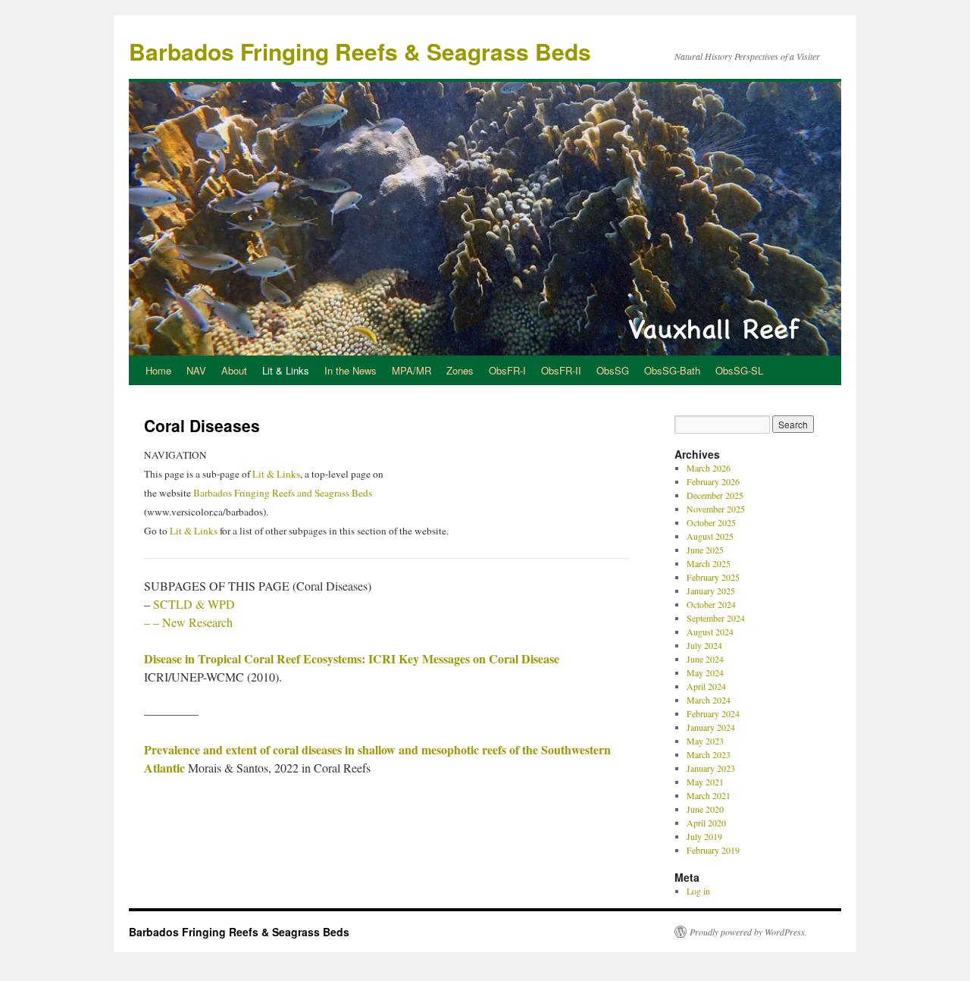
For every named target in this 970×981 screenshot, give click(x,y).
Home (158, 370)
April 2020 (706, 822)
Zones (460, 370)
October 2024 (711, 604)
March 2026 (709, 468)
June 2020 (705, 809)
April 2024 (706, 686)
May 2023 (705, 741)
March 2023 (709, 754)
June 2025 (705, 550)
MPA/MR (411, 370)
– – (153, 622)
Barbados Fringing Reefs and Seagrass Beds (282, 493)
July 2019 (704, 836)
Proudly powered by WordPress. (748, 932)
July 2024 (704, 645)
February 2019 (713, 850)
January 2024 (711, 727)
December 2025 (715, 495)
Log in (698, 891)
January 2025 (711, 591)
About (234, 370)
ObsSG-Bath (672, 370)
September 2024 (716, 618)
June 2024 (705, 659)
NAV (196, 370)
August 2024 (710, 631)
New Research (197, 622)
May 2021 (705, 782)
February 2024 (713, 713)
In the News (350, 370)
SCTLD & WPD (194, 604)
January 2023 (711, 768)
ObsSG (612, 370)
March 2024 (709, 700)
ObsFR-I (507, 370)
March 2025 (709, 563)
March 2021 (709, 795)
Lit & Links (285, 370)
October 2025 (711, 522)
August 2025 (710, 536)
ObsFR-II (561, 370)
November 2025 (716, 509)
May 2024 (705, 672)
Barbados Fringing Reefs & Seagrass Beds (360, 51)
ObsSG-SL (739, 370)
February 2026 (713, 481)
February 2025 (713, 577)
